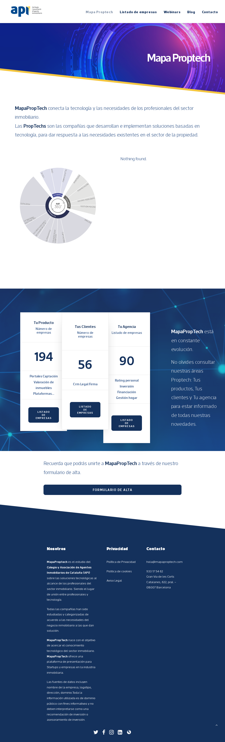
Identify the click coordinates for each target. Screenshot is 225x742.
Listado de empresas (138, 12)
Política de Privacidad (121, 562)
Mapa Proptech (99, 12)
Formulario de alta (112, 490)
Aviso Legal (114, 580)
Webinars (172, 12)
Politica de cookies (119, 571)
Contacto (210, 12)
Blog (191, 12)
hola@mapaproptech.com (164, 562)
